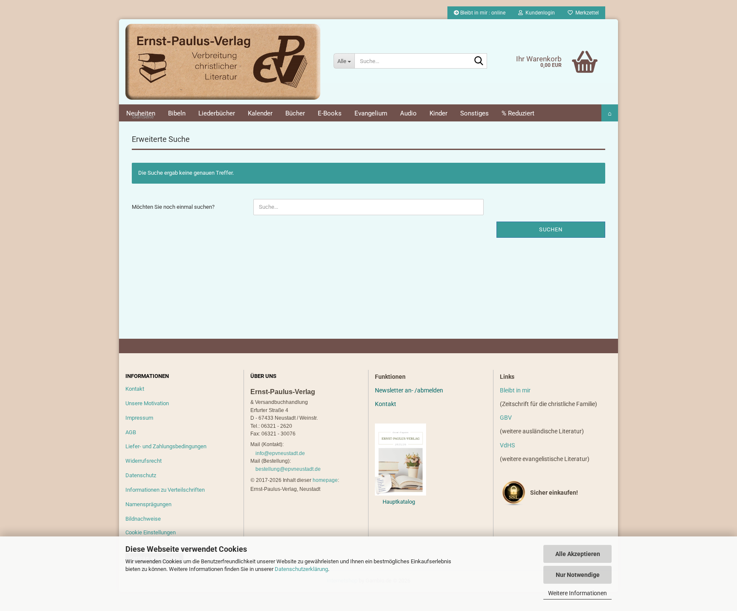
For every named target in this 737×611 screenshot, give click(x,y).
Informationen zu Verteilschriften (165, 490)
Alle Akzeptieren (577, 553)
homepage (325, 480)
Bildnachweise (143, 519)
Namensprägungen (148, 504)
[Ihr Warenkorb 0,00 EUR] (567, 49)
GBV (506, 417)
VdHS (507, 445)
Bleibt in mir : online (482, 13)
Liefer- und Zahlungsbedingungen (165, 446)
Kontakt (134, 389)
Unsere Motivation (147, 403)
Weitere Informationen (577, 593)
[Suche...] (479, 61)
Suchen (551, 229)
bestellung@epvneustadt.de (288, 469)
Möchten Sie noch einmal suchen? (173, 207)
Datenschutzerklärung (301, 569)
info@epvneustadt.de (280, 453)
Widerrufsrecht (143, 461)
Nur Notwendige (578, 574)
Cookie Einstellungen (150, 532)
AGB (130, 432)
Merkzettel (586, 13)
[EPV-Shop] (223, 61)
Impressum (139, 418)
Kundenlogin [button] (539, 13)
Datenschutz (140, 475)
